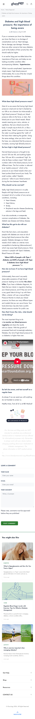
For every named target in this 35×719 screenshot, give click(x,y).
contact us (17, 400)
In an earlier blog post (9, 56)
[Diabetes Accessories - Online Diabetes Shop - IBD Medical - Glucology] (17, 414)
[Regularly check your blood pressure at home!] (17, 87)
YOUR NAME (5, 472)
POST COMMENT (9, 523)
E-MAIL (3, 481)
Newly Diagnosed (10, 10)
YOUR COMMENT (6, 490)
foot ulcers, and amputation (18, 232)
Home (2, 10)
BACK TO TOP (17, 714)
